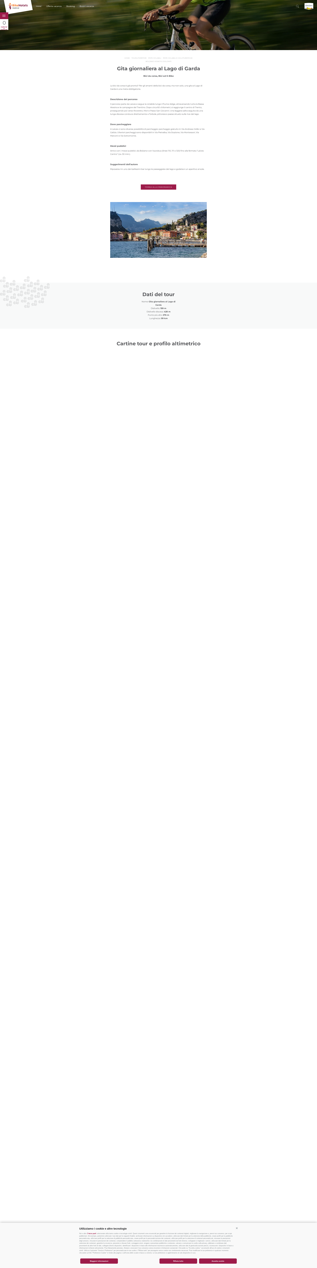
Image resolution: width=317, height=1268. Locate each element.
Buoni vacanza (87, 6)
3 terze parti (91, 1233)
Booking (70, 6)
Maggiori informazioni (99, 1261)
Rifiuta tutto (178, 1261)
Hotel (38, 6)
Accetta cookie (218, 1261)
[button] (237, 1228)
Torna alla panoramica (158, 187)
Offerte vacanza (54, 6)
